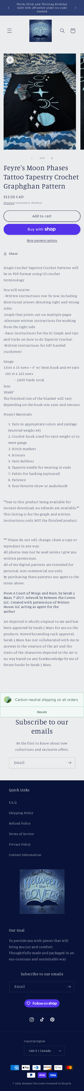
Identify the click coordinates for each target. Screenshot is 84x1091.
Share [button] (13, 253)
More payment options (42, 240)
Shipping (9, 202)
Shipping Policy (21, 813)
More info (42, 712)
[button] (9, 31)
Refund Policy (19, 823)
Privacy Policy (20, 844)
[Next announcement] (75, 8)
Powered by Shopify (59, 1083)
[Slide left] (32, 158)
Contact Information (25, 855)
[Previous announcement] (8, 8)
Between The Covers (34, 1083)
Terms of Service (21, 834)
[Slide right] (52, 158)
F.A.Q (13, 802)
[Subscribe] (70, 762)
